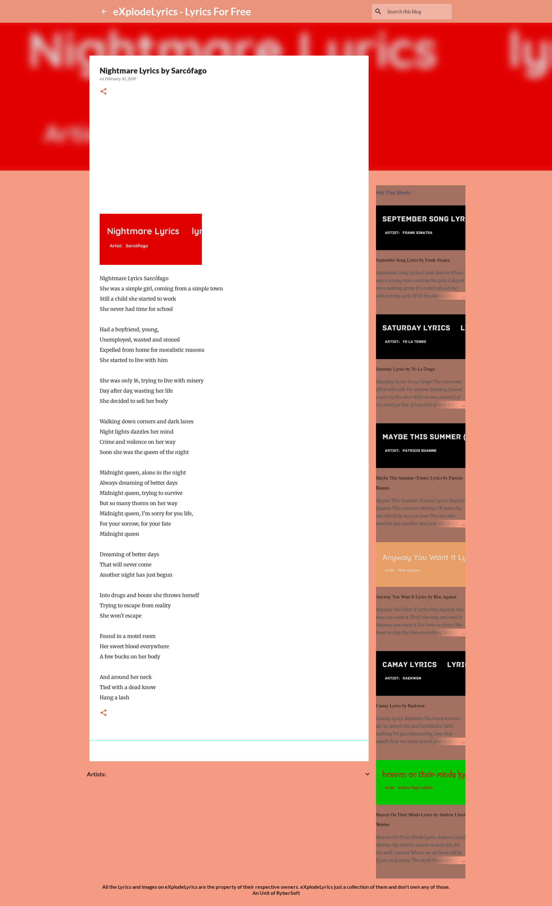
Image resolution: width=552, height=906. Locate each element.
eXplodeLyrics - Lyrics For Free (182, 11)
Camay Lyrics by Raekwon (400, 706)
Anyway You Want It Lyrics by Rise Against (416, 597)
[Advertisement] (229, 153)
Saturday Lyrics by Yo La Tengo (405, 369)
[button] (103, 92)
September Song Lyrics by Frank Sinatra (413, 260)
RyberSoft (288, 893)
